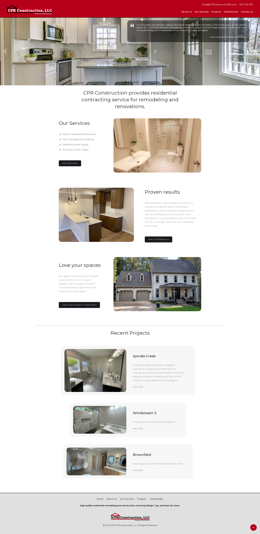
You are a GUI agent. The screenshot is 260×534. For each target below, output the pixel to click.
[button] (216, 11)
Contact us (247, 12)
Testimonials (231, 12)
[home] (29, 9)
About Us (187, 12)
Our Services (202, 12)
